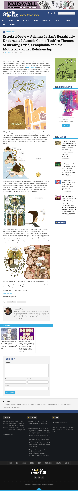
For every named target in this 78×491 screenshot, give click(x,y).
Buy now (65, 125)
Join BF (68, 20)
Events (4, 24)
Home (3, 20)
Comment (8, 362)
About (11, 20)
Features (26, 20)
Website (7, 385)
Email (29, 379)
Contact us (58, 20)
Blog (18, 20)
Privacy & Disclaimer (47, 484)
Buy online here (7, 293)
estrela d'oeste (22, 302)
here (53, 431)
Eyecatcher (8, 32)
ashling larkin (12, 302)
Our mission (6, 434)
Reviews (35, 20)
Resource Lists (46, 20)
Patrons (12, 24)
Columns (24, 463)
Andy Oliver (8, 52)
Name (6, 379)
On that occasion (31, 67)
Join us (13, 434)
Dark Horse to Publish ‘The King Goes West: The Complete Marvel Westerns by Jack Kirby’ (39, 423)
